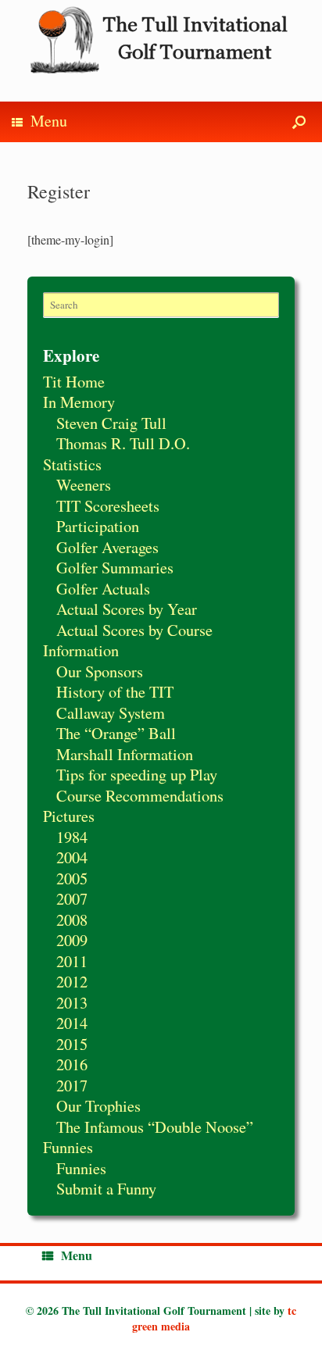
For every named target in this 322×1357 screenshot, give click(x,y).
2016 (72, 1064)
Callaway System (110, 712)
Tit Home (74, 381)
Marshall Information (124, 754)
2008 (72, 919)
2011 (72, 961)
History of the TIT (115, 691)
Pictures (69, 816)
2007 (72, 898)
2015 (72, 1044)
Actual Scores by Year (126, 609)
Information (81, 650)
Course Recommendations (140, 795)
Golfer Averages (107, 547)
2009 (72, 940)
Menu (48, 120)
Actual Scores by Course (134, 630)
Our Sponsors (99, 671)
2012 (72, 981)
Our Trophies (98, 1105)
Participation (97, 526)
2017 (72, 1085)
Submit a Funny (106, 1188)
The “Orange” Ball (116, 733)
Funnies (68, 1147)
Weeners (83, 484)
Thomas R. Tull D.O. (123, 443)
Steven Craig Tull (111, 423)
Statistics (72, 464)
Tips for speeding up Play (136, 774)
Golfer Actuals (103, 588)
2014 (72, 1023)
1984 (72, 837)
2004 (72, 857)
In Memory (79, 401)
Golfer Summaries (115, 567)
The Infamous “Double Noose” (154, 1126)
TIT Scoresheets (107, 505)
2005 (72, 878)
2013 (72, 1002)
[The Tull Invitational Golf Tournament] (161, 39)
